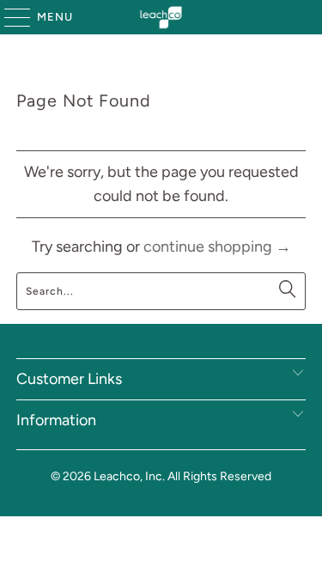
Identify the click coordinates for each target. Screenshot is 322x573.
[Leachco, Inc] (161, 17)
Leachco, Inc (128, 476)
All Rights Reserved (219, 476)
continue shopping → (217, 246)
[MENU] (9, 17)
